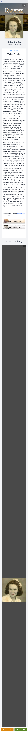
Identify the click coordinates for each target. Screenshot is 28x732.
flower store (21, 215)
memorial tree (21, 213)
